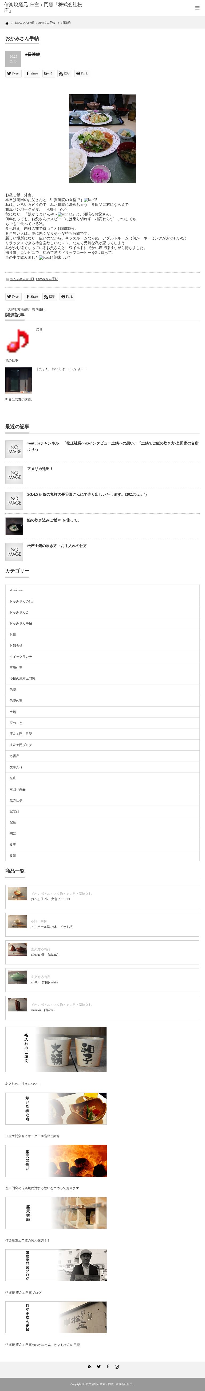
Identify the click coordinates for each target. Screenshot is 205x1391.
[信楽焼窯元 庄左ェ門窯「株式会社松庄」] (45, 7)
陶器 (13, 833)
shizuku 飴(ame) (42, 1010)
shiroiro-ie (16, 590)
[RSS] (89, 1366)
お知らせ (16, 645)
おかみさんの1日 (22, 279)
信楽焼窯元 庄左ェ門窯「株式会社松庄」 (110, 1384)
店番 (39, 330)
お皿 (13, 634)
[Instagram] (116, 1366)
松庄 (13, 778)
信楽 (13, 690)
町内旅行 (38, 309)
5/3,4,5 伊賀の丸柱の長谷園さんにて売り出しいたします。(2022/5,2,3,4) (87, 494)
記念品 (14, 811)
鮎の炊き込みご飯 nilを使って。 (54, 520)
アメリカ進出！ (40, 469)
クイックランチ (21, 657)
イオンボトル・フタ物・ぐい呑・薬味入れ (61, 894)
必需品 (14, 756)
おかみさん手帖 (47, 279)
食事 (13, 844)
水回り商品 (18, 789)
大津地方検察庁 (19, 309)
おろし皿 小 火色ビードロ (50, 899)
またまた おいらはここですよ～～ (61, 369)
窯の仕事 (16, 800)
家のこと (16, 723)
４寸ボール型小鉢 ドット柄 (52, 927)
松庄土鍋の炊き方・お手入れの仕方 (57, 546)
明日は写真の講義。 (19, 399)
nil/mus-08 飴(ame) (44, 954)
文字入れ (16, 767)
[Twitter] (98, 1366)
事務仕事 (16, 667)
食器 (13, 855)
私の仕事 (11, 360)
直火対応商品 (40, 949)
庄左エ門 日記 (21, 734)
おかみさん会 (19, 612)
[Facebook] (107, 1366)
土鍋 (13, 712)
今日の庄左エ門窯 (22, 678)
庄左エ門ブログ (21, 745)
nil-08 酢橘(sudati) (44, 982)
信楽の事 (16, 701)
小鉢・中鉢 (39, 921)
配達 (13, 822)
